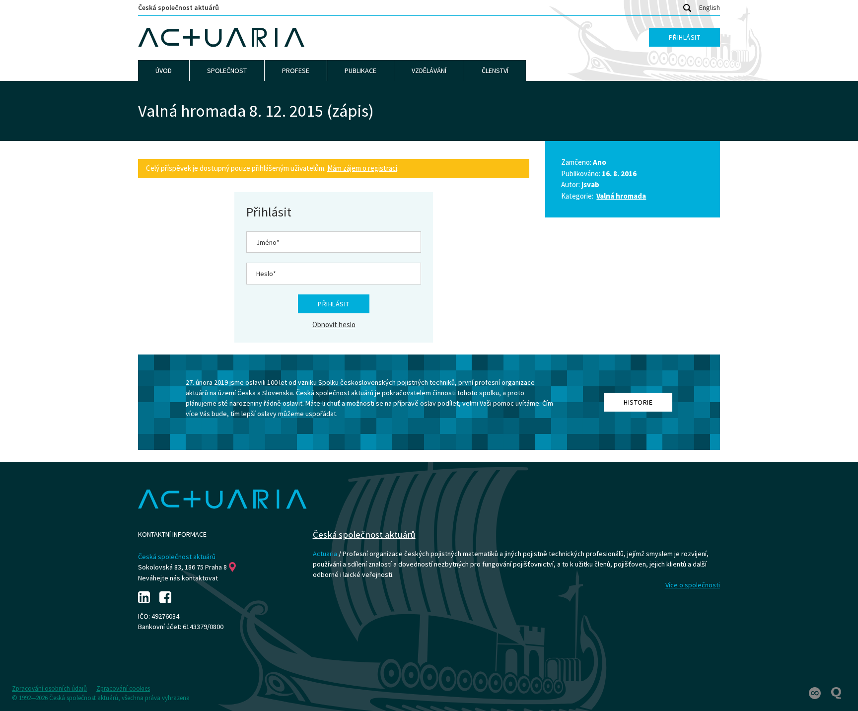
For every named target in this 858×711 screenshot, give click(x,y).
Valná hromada (621, 196)
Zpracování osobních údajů (49, 688)
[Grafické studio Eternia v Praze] (815, 692)
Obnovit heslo (334, 324)
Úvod (163, 70)
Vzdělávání (429, 70)
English (709, 7)
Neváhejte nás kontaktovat (178, 577)
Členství (495, 70)
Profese (295, 70)
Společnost (227, 70)
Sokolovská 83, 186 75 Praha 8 (182, 567)
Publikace (360, 70)
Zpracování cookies (123, 688)
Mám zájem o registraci (362, 168)
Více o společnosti (692, 584)
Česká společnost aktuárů (178, 7)
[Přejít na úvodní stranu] (221, 38)
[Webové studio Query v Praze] (836, 692)
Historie (638, 402)
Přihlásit (685, 37)
